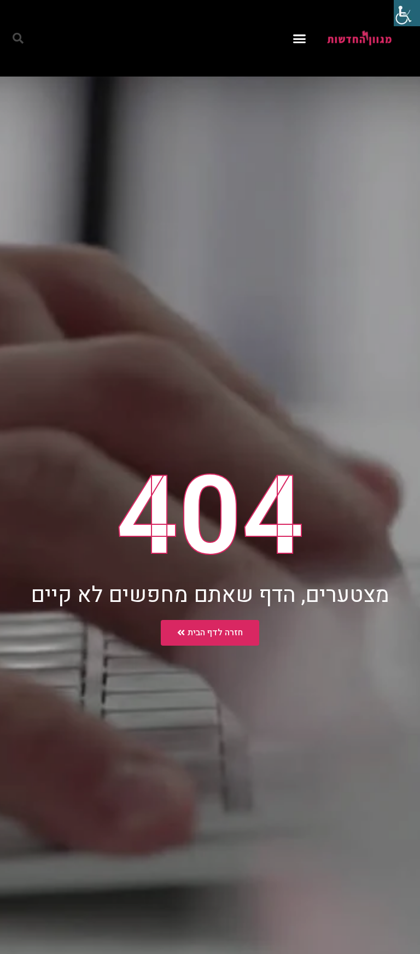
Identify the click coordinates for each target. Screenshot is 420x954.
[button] (299, 38)
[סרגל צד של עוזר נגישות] (407, 13)
